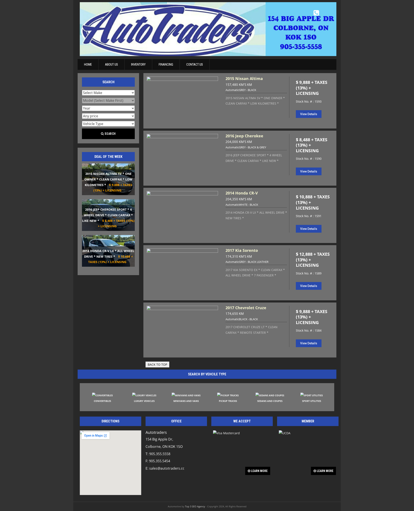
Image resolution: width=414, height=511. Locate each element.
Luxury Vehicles (144, 401)
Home (88, 64)
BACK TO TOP (157, 364)
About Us (111, 64)
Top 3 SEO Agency (195, 506)
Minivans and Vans (186, 401)
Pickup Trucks (228, 401)
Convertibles (102, 401)
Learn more (259, 471)
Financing (166, 64)
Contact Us (194, 64)
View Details (308, 114)
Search (110, 133)
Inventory (138, 64)
